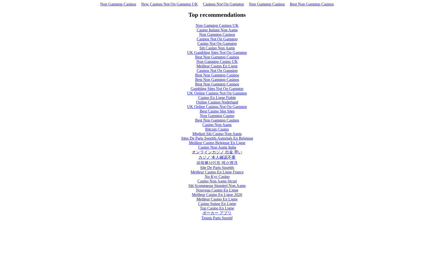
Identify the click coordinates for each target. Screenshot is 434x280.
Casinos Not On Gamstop (223, 4)
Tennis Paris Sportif (217, 218)
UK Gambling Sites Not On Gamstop (217, 52)
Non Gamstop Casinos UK (217, 25)
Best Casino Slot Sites (217, 111)
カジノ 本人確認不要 (217, 157)
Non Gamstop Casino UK (217, 61)
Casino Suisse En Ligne (217, 204)
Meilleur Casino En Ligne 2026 (217, 195)
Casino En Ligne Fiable (217, 98)
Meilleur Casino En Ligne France (217, 172)
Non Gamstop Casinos (118, 4)
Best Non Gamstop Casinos (312, 4)
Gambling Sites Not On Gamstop (217, 88)
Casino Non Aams (217, 125)
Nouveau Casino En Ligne (217, 190)
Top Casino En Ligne (217, 208)
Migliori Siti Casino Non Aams (217, 134)
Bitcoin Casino (217, 129)
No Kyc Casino (217, 176)
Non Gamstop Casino (217, 116)
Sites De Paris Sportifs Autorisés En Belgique (217, 138)
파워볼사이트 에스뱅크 (217, 162)
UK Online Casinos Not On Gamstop (217, 93)
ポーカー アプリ (217, 213)
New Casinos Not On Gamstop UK (169, 4)
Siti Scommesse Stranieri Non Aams (217, 185)
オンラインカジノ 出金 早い (217, 152)
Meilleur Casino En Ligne (217, 66)
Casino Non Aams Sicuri (217, 181)
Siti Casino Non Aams (217, 48)
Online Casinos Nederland (217, 102)
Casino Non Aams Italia (217, 147)
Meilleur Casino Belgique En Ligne (217, 143)
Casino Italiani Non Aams (217, 30)
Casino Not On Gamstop (217, 43)
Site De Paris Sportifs (217, 167)
